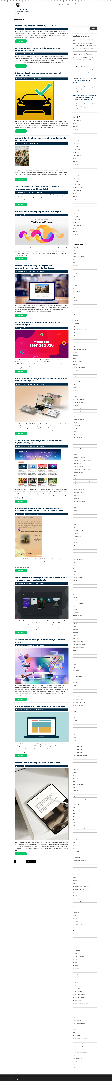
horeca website (77, 536)
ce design (75, 390)
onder (74, 740)
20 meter (75, 274)
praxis (74, 793)
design (74, 414)
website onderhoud (78, 1006)
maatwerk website (78, 688)
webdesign (76, 953)
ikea (74, 568)
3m (74, 294)
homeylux (75, 533)
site (74, 845)
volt (74, 927)
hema (74, 524)
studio (74, 874)
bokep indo (76, 95)
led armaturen (77, 621)
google (75, 475)
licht (74, 662)
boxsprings (76, 370)
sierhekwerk (76, 839)
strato (74, 872)
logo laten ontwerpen (79, 676)
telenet (75, 883)
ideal (74, 565)
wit (74, 1026)
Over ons (60, 4)
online (74, 743)
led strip (75, 635)
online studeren (77, 758)
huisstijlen (75, 562)
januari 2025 (76, 175)
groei (74, 507)
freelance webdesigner (79, 449)
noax (74, 734)
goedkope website (78, 472)
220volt (75, 276)
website (75, 985)
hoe (74, 527)
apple (74, 335)
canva (74, 384)
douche (75, 428)
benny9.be (21, 9)
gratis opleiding (77, 498)
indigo (74, 571)
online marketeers (78, 749)
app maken (76, 332)
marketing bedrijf (78, 699)
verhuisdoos (76, 912)
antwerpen (76, 323)
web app (75, 944)
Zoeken (75, 25)
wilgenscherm (77, 1020)
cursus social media (78, 399)
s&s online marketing (79, 828)
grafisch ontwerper (78, 489)
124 (24, 861)
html (74, 551)
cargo (74, 387)
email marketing (77, 437)
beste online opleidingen (80, 349)
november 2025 (77, 146)
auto (74, 338)
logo (74, 673)
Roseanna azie (77, 78)
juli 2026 (75, 123)
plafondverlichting (78, 784)
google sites (76, 484)
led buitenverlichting (78, 624)
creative (75, 396)
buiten (74, 379)
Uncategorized (77, 907)
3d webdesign (77, 291)
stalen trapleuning (78, 869)
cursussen (75, 405)
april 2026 (75, 132)
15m (74, 268)
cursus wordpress (78, 402)
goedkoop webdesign (79, 457)
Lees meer (22, 41)
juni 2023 (75, 231)
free (74, 446)
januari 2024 (76, 210)
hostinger (75, 542)
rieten (74, 813)
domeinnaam (76, 425)
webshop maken (77, 979)
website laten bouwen (79, 994)
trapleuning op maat (78, 889)
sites (74, 848)
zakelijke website (78, 1058)
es (73, 440)
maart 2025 (76, 170)
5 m (74, 297)
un (73, 904)
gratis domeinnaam (78, 492)
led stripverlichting (78, 641)
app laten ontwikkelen (79, 329)
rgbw (74, 810)
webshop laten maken (79, 974)
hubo (74, 554)
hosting (75, 539)
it (73, 589)
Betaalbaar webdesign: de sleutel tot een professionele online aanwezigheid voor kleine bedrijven (84, 89)
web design (76, 947)
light (74, 667)
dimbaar (75, 422)
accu (74, 303)
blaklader (75, 355)
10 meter (75, 247)
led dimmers (76, 627)
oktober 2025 (76, 149)
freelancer (76, 451)
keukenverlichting (78, 603)
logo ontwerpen (77, 682)
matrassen (76, 708)
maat (74, 685)
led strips (75, 638)
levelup (75, 659)
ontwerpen (76, 764)
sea (74, 831)
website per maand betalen (81, 1012)
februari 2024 (76, 208)
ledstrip (75, 653)
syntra (74, 877)
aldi (74, 314)
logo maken (76, 679)
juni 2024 (75, 196)
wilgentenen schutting (79, 1023)
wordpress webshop (78, 1044)
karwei (75, 597)
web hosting (76, 950)
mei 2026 (75, 129)
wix (74, 1032)
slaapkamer (76, 851)
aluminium (75, 320)
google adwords (77, 478)
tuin (74, 892)
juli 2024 (75, 193)
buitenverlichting (77, 381)
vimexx (75, 918)
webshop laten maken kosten (81, 977)
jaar (74, 592)
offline (74, 737)
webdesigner (76, 962)
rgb (74, 807)
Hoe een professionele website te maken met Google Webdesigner (83, 72)
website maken (77, 1000)
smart (74, 854)
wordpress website (78, 1047)
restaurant (76, 804)
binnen (75, 352)
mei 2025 (75, 164)
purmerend (76, 802)
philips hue (76, 778)
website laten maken (79, 997)
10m (74, 250)
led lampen (76, 632)
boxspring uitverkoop (79, 367)
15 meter (75, 265)
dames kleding (77, 408)
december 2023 (77, 213)
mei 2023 (75, 234)
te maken (75, 880)
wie (74, 1017)
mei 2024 (75, 199)
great (74, 504)
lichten (75, 664)
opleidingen (76, 769)
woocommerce (77, 1035)
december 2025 (77, 143)
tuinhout (75, 895)
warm (74, 933)
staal (74, 866)
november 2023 (77, 216)
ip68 (74, 586)
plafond (75, 781)
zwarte (75, 1067)
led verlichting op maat (79, 644)
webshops (76, 982)
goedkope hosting (78, 466)
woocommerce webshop (80, 1038)
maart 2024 (76, 205)
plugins (75, 787)
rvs (74, 822)
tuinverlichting (77, 901)
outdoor (75, 772)
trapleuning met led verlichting (81, 886)
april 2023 (75, 237)
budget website (77, 376)
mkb (74, 717)
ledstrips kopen (77, 656)
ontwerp (75, 761)
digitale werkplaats (78, 419)
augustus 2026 (77, 120)
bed (74, 344)
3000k (74, 288)
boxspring (75, 364)
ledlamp (75, 650)
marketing (76, 697)
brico (74, 373)
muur (74, 723)
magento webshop (78, 694)
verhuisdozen (76, 915)
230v (74, 279)
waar (74, 930)
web (74, 942)
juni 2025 (75, 161)
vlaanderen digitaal (78, 924)
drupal (74, 431)
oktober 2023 (76, 219)
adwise (75, 309)
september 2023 (77, 222)
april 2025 (75, 167)
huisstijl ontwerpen (78, 559)
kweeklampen (77, 612)
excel (74, 443)
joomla (75, 594)
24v (74, 282)
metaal (75, 711)
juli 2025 (75, 158)
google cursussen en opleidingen (82, 481)
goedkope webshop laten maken (82, 469)
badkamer (76, 341)
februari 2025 (76, 173)
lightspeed (76, 670)
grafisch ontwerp (78, 486)
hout (74, 545)
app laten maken (78, 326)
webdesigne (76, 959)
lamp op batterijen (78, 615)
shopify (75, 837)
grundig (75, 513)
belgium (75, 346)
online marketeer (78, 746)
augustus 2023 (77, 225)
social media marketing (79, 860)
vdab (74, 909)
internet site (76, 580)
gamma (75, 454)
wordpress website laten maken (82, 1049)
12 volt (74, 253)
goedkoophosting (77, 463)
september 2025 (77, 152)
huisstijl (75, 557)
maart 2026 (76, 135)
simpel (75, 842)
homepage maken (78, 530)
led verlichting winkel (79, 647)
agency (75, 311)
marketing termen (78, 705)
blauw (74, 358)
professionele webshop (79, 799)
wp (74, 1055)
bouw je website (77, 361)
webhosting (76, 968)
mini (74, 714)
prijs (74, 796)
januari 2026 (76, 140)
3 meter (75, 285)
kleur (74, 606)
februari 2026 (76, 138)
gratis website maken (79, 501)
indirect (75, 574)
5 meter (75, 300)
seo (74, 834)
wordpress (76, 1041)
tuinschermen (76, 898)
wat (74, 939)
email (74, 434)
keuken (75, 600)
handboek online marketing (80, 516)
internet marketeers (78, 577)
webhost (75, 965)
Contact (67, 4)
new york (75, 729)
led (74, 618)
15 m (74, 262)
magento (75, 691)
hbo (74, 522)
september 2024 (77, 187)
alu (74, 317)
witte (74, 1029)
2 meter (75, 271)
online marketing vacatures (80, 755)
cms (74, 393)
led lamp (75, 629)
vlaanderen (76, 921)
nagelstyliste (76, 726)
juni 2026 (75, 126)
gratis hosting (76, 495)
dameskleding (77, 411)
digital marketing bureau (79, 416)
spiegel (75, 863)
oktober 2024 (76, 184)
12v (74, 259)
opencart (75, 767)
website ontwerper (78, 1009)
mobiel (75, 720)
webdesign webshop (78, 956)
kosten (75, 609)
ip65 (74, 583)
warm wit (75, 936)
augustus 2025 (77, 155)
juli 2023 (75, 228)
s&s (74, 825)
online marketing (77, 752)
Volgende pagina (31, 861)
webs (74, 971)
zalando (75, 1061)
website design (77, 988)
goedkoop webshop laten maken (82, 460)
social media (76, 857)
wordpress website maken (80, 1052)
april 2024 (75, 202)
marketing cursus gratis (79, 702)
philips (74, 775)
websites (75, 1014)
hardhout (75, 519)
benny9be (75, 70)
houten (75, 548)
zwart (74, 1064)
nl (73, 732)
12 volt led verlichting (79, 256)
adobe (74, 306)
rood (74, 819)
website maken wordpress (80, 1003)
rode (74, 816)
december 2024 (77, 178)
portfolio (75, 790)
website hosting (77, 991)
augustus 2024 (77, 190)
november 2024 (77, 181)
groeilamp (76, 510)
